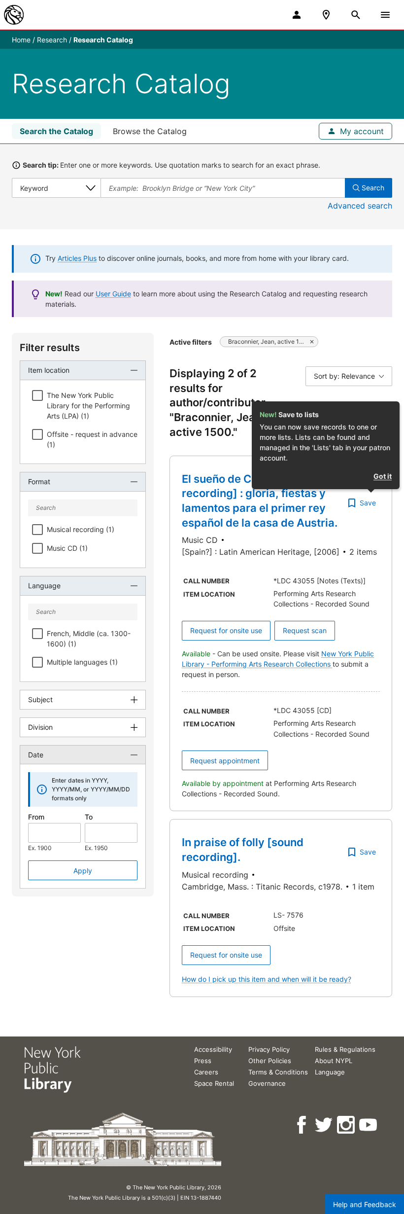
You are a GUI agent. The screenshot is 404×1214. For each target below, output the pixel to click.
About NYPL (333, 1061)
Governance (267, 1083)
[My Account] (296, 15)
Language (330, 1072)
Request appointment (225, 760)
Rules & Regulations (345, 1049)
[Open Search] (355, 15)
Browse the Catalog (150, 131)
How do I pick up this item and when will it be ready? (266, 979)
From (36, 817)
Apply (82, 870)
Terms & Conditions (278, 1072)
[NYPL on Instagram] (346, 1125)
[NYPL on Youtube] (368, 1125)
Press (202, 1061)
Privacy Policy (269, 1049)
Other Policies (269, 1061)
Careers (206, 1072)
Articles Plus (77, 258)
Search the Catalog (56, 131)
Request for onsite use (226, 630)
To (89, 817)
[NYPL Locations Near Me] (326, 15)
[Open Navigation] (385, 15)
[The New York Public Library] (14, 15)
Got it (382, 476)
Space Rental (214, 1083)
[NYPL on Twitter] (324, 1125)
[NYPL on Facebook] (302, 1125)
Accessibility (213, 1049)
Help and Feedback (364, 1204)
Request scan (305, 630)
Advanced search (360, 206)
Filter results (50, 348)
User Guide (113, 293)
